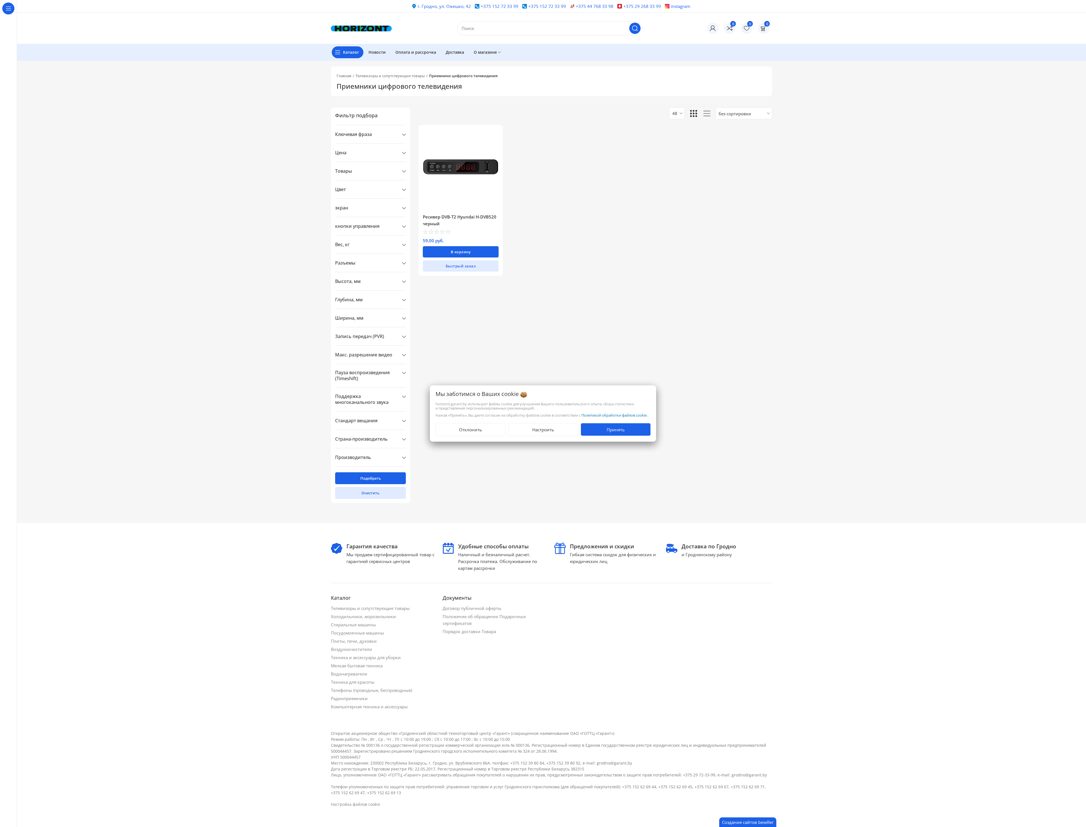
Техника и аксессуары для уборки (366, 657)
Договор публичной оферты (473, 608)
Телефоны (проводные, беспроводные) (372, 690)
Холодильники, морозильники (364, 616)
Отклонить (470, 429)
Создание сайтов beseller (747, 822)
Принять (616, 429)
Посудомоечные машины (358, 633)
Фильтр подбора (356, 115)
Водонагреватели (350, 674)
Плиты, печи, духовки (354, 641)
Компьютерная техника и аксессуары (370, 706)
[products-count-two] (693, 113)
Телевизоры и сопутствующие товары (390, 75)
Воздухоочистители (352, 649)
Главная (344, 75)
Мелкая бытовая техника (357, 665)
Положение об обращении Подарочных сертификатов (484, 620)
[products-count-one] (707, 113)
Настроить (543, 429)
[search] (635, 28)
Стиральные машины (354, 624)
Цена (340, 153)
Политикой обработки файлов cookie (614, 415)
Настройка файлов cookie (355, 804)
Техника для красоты (353, 682)
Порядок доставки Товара (470, 631)
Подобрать (370, 478)
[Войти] (712, 28)
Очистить (370, 492)
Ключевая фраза (353, 134)
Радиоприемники (350, 698)
